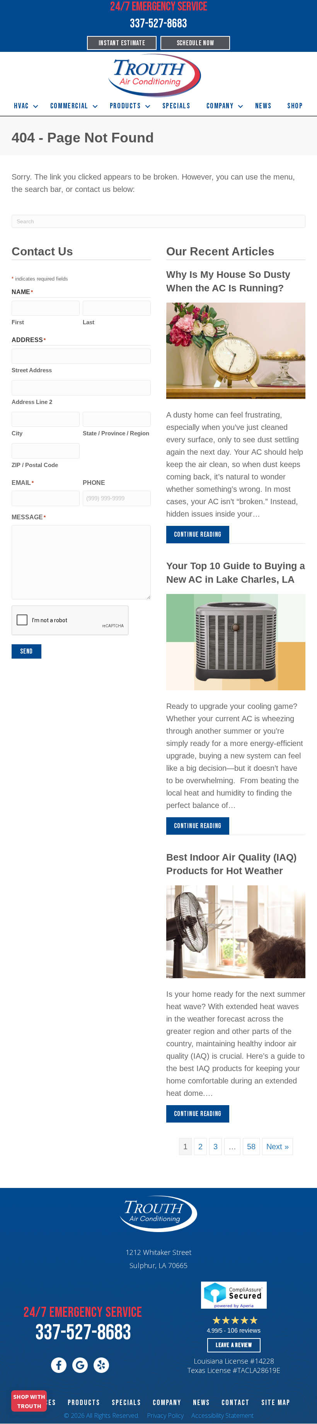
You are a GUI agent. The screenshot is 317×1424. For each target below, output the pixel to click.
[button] (35, 106)
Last (88, 322)
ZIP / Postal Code (35, 465)
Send (26, 651)
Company (220, 106)
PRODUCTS (84, 1402)
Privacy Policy (165, 1415)
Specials (176, 106)
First (18, 322)
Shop (295, 106)
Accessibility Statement (222, 1415)
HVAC (21, 106)
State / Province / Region (116, 433)
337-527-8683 (83, 1333)
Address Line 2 (32, 402)
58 (251, 1146)
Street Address (32, 370)
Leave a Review (234, 1345)
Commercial (69, 106)
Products (125, 106)
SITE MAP (275, 1402)
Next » (277, 1146)
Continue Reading (197, 536)
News (263, 106)
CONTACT (236, 1402)
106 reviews (244, 1330)
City (17, 433)
